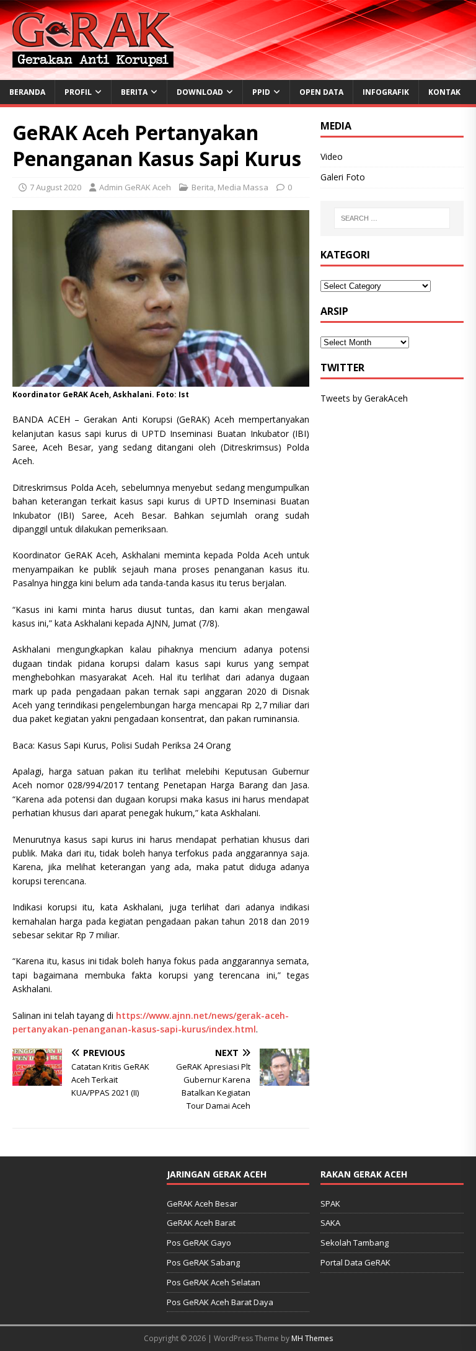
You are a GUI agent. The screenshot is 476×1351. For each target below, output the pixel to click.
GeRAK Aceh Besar (202, 1203)
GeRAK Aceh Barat (201, 1222)
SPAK (330, 1203)
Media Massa (243, 187)
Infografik (386, 92)
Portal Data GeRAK (355, 1262)
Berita (134, 92)
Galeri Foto (342, 177)
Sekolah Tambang (354, 1242)
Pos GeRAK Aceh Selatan (213, 1282)
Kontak (444, 92)
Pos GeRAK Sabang (203, 1262)
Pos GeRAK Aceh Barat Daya (220, 1302)
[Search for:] (392, 218)
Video (331, 156)
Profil (78, 92)
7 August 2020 (55, 187)
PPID (261, 92)
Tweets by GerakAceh (364, 398)
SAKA (330, 1222)
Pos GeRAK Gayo (199, 1242)
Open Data (321, 92)
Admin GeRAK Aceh (135, 187)
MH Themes (312, 1338)
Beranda (27, 92)
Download (200, 92)
